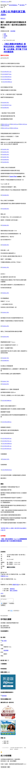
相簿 (5, 34)
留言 (17, 584)
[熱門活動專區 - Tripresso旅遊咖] (8, 689)
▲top (2, 593)
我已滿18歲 (3, 767)
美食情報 (12, 31)
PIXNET (7, 747)
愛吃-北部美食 (13, 590)
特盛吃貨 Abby (4, 576)
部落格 (5, 36)
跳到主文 (3, 18)
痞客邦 (14, 584)
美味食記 (12, 588)
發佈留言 (3, 605)
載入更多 (3, 596)
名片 (5, 37)
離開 (9, 767)
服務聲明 (16, 749)
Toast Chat (13, 176)
